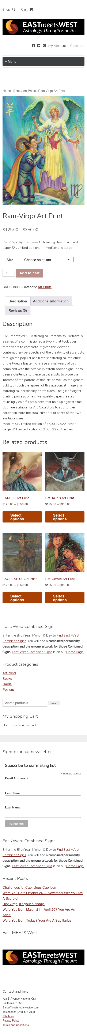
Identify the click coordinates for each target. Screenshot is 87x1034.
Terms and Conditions (16, 1025)
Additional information (51, 301)
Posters (8, 689)
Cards (7, 684)
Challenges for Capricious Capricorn (30, 887)
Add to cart (29, 273)
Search (54, 703)
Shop (6, 9)
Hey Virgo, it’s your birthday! (24, 903)
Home (7, 90)
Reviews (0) (17, 310)
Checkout (77, 46)
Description (17, 301)
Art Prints (29, 90)
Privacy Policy (11, 1020)
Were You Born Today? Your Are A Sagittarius (37, 920)
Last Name (12, 807)
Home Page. (75, 652)
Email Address (16, 778)
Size (10, 259)
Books (7, 678)
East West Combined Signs (32, 652)
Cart (24, 9)
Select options (17, 516)
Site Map (8, 1016)
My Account (57, 46)
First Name (12, 793)
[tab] (18, 301)
